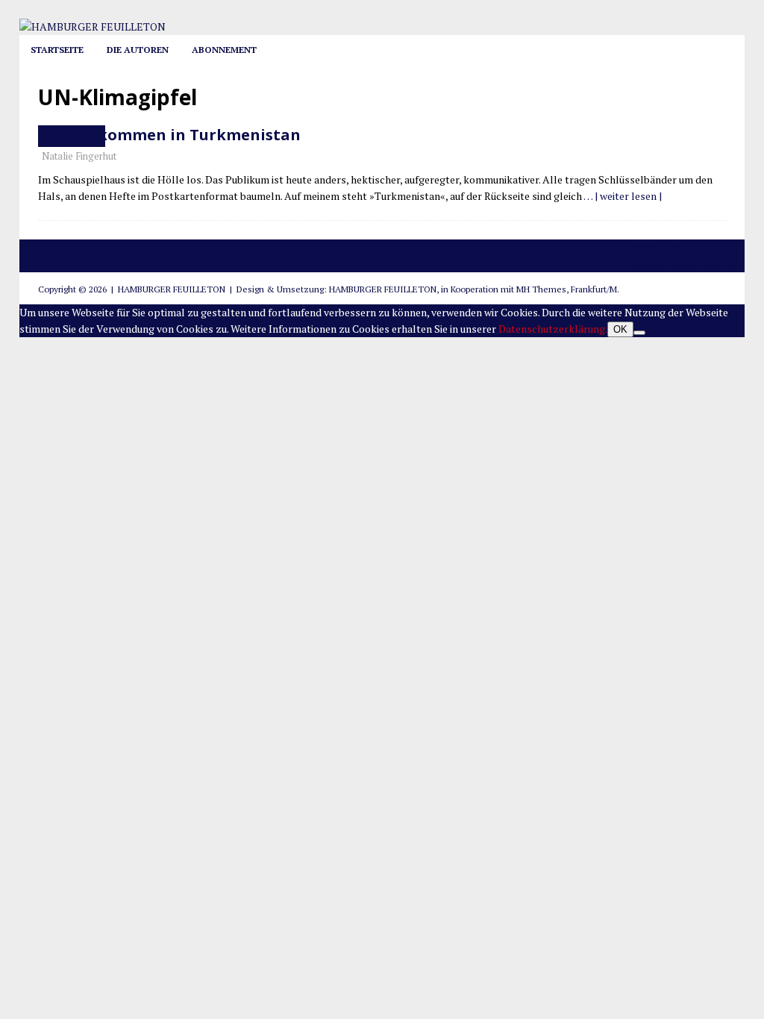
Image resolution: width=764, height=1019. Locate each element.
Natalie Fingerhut (79, 156)
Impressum (653, 247)
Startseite (57, 49)
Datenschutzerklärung (680, 264)
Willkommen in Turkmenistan (184, 135)
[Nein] (639, 332)
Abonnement (224, 49)
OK (620, 329)
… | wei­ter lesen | (622, 196)
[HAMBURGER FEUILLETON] (92, 26)
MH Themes (541, 289)
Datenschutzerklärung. (552, 329)
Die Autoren (138, 49)
